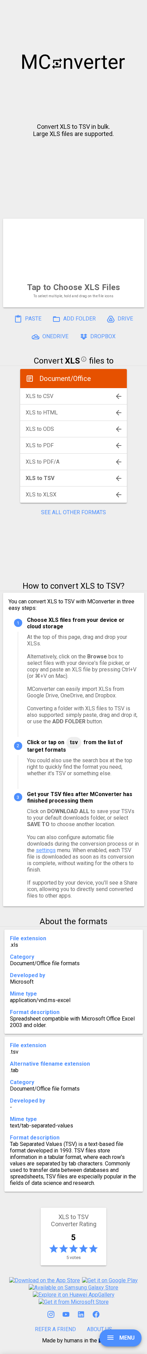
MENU (126, 1338)
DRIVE (124, 318)
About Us (99, 1329)
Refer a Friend (55, 1329)
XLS (72, 361)
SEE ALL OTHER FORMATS (73, 512)
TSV (74, 742)
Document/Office (65, 378)
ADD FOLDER (79, 318)
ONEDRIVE (54, 336)
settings (46, 850)
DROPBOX (102, 336)
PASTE (32, 318)
